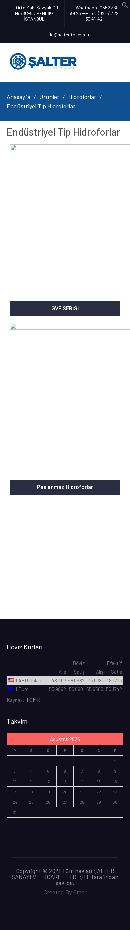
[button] (65, 308)
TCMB (33, 699)
